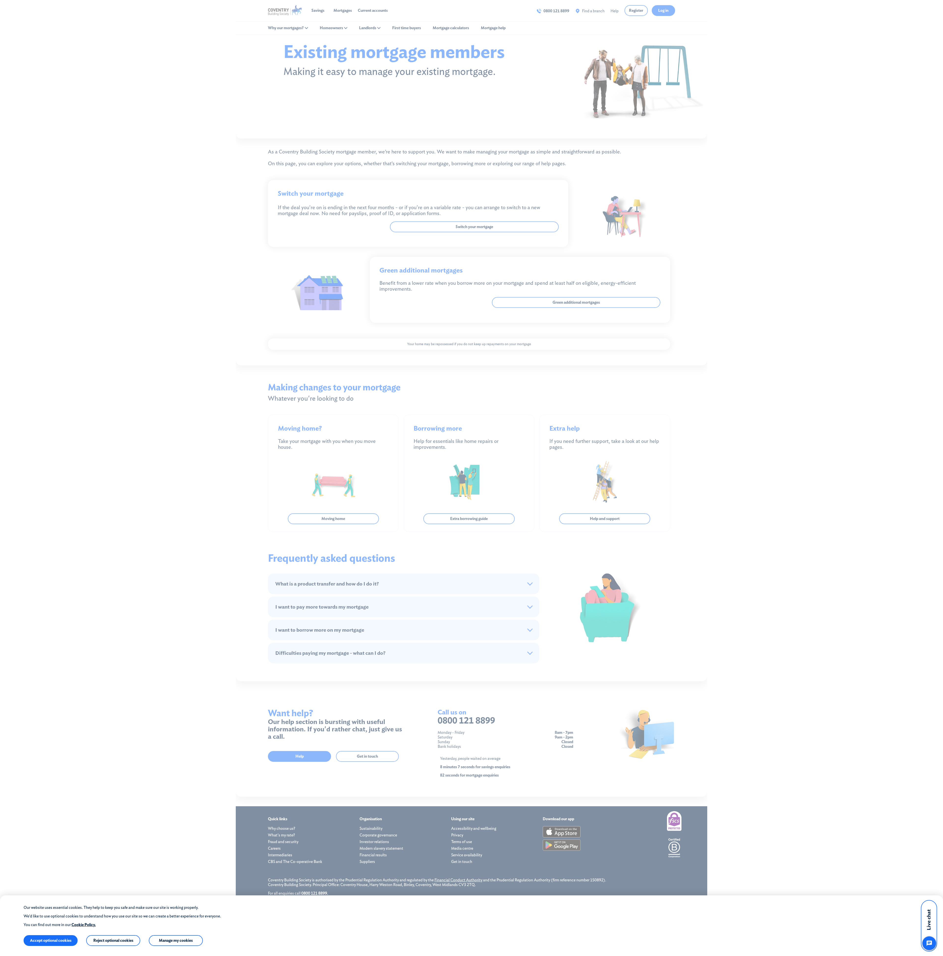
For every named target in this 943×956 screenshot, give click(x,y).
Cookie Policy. (83, 924)
